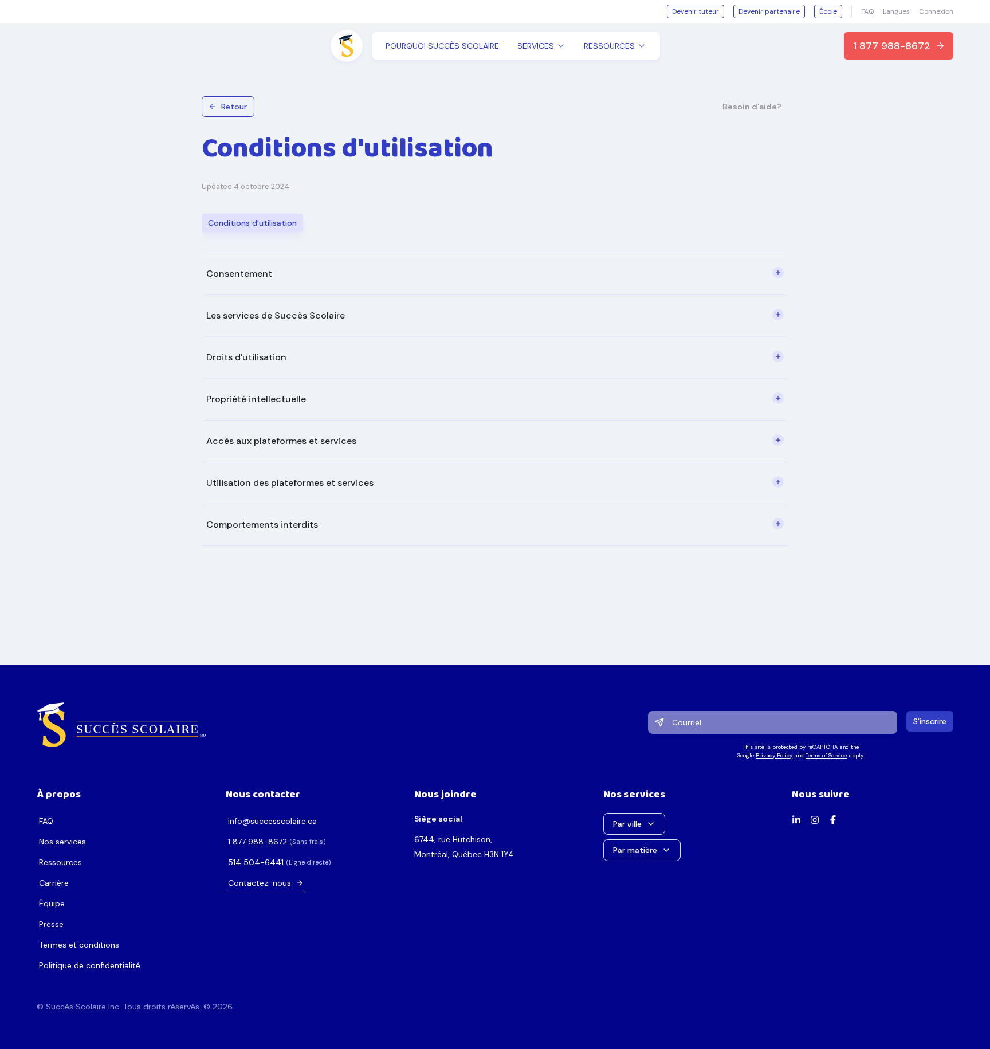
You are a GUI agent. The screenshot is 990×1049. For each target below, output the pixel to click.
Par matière (635, 850)
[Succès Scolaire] (122, 725)
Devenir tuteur (695, 11)
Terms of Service (826, 755)
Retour (234, 106)
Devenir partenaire (769, 11)
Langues (896, 11)
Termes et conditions (79, 945)
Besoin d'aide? (751, 106)
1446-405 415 (256, 862)
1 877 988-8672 (891, 46)
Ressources (60, 862)
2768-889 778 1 (257, 841)
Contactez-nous (259, 883)
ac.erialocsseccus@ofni (272, 821)
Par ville (627, 824)
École (828, 11)
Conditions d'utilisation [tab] (252, 223)
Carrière (54, 883)
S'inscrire (929, 721)
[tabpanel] (495, 399)
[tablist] (252, 222)
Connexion (936, 11)
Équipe (52, 903)
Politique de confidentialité (89, 965)
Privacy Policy (774, 755)
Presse (51, 924)
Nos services (62, 841)
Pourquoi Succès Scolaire (442, 46)
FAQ (867, 11)
